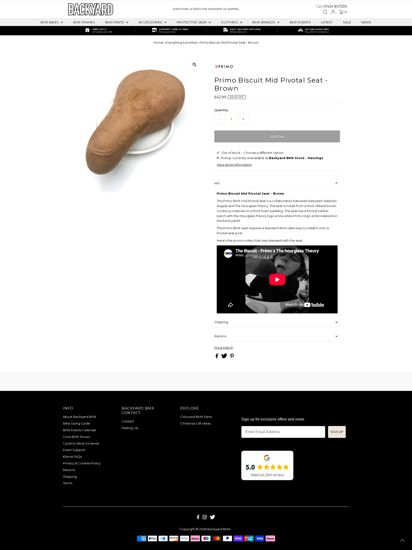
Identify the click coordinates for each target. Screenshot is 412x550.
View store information (234, 164)
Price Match (223, 347)
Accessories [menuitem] (151, 22)
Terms (67, 483)
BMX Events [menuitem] (300, 22)
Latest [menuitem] (327, 22)
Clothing (230, 22)
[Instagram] (204, 518)
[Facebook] (198, 518)
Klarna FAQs (72, 456)
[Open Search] (325, 12)
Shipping (221, 322)
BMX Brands (264, 22)
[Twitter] (212, 518)
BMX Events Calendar (79, 430)
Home (158, 42)
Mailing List (130, 428)
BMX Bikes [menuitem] (50, 22)
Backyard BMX (218, 529)
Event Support (74, 450)
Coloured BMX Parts (196, 417)
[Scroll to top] (402, 540)
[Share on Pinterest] (232, 357)
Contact (128, 421)
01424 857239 (335, 6)
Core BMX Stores (76, 437)
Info (217, 183)
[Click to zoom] (194, 64)
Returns (220, 336)
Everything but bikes (181, 42)
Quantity (221, 110)
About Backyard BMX (79, 417)
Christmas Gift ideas (195, 423)
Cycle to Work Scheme (81, 443)
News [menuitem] (366, 22)
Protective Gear (192, 22)
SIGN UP (336, 432)
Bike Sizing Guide (76, 423)
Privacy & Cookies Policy (82, 463)
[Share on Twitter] (224, 357)
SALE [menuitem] (347, 22)
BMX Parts (115, 22)
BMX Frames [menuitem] (84, 22)
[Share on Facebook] (217, 357)
